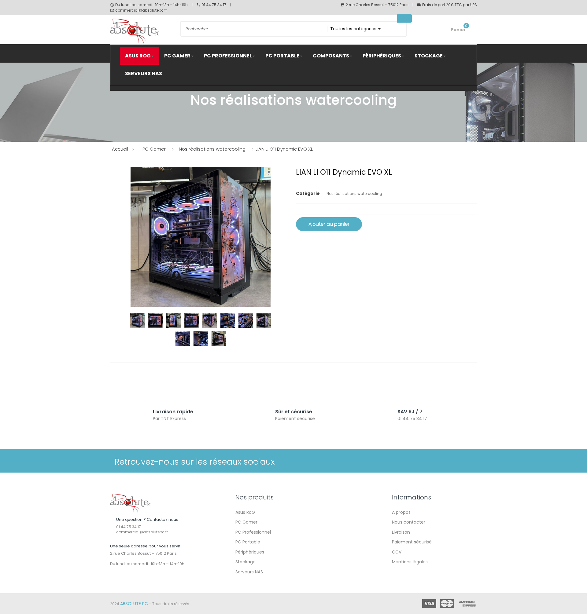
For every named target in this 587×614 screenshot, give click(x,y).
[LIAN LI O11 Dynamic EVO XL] (137, 320)
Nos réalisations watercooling (354, 193)
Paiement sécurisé (412, 542)
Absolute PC (134, 604)
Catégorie (308, 193)
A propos (401, 512)
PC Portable (247, 542)
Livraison (401, 532)
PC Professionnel (253, 532)
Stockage (245, 562)
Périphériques (249, 552)
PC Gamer (246, 522)
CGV (396, 552)
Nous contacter (408, 522)
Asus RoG (245, 512)
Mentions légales (410, 562)
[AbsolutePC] (140, 31)
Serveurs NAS (249, 572)
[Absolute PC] (130, 503)
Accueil (120, 149)
